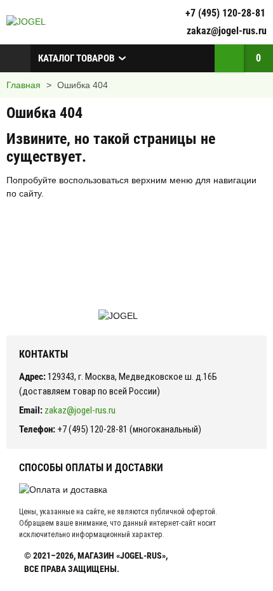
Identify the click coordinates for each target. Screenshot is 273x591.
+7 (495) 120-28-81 (225, 13)
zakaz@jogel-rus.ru (227, 31)
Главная (23, 85)
